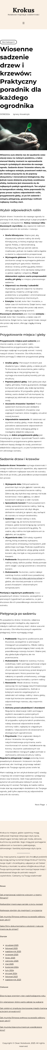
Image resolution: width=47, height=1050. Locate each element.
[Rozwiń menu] (23, 23)
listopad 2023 (11, 976)
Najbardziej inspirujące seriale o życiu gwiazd (21, 904)
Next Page (41, 804)
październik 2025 (13, 951)
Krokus (23, 10)
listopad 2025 (11, 948)
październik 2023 (13, 980)
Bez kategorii (8, 42)
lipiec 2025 (10, 958)
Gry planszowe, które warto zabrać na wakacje (21, 1002)
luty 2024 (9, 970)
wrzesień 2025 (11, 954)
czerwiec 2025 (11, 961)
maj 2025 (9, 964)
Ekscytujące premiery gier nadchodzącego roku (23, 996)
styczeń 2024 (11, 973)
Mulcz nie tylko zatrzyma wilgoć (27, 578)
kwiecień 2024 (12, 967)
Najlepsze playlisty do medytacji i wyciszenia (21, 910)
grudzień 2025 (11, 945)
